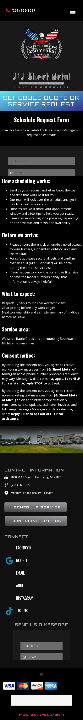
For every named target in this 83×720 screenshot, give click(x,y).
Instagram (24, 598)
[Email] (9, 573)
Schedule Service (37, 507)
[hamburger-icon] (73, 12)
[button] (41, 674)
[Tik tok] (9, 611)
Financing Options (38, 521)
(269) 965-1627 (23, 10)
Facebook (23, 548)
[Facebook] (9, 548)
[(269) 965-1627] (8, 10)
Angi (19, 585)
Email (20, 573)
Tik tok (22, 610)
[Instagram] (9, 598)
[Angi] (9, 586)
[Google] (9, 561)
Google (22, 560)
